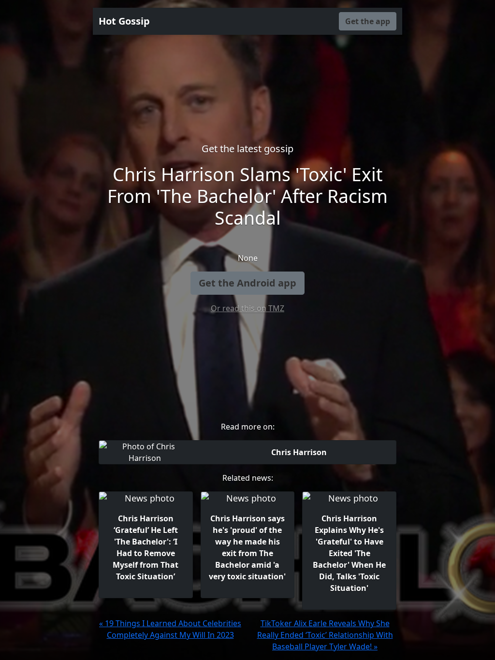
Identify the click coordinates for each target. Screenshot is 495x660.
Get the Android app (247, 282)
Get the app (367, 21)
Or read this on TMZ (247, 308)
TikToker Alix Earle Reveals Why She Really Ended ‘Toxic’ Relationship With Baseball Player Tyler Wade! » (325, 635)
